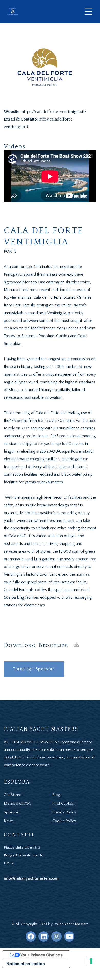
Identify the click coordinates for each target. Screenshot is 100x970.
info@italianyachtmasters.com (32, 878)
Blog (56, 795)
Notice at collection (25, 963)
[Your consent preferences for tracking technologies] (91, 961)
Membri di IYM (17, 803)
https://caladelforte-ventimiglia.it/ (54, 111)
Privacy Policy (64, 812)
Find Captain (63, 803)
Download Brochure (37, 645)
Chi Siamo (13, 795)
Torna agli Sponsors (34, 669)
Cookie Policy (64, 821)
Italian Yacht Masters (71, 924)
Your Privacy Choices (41, 954)
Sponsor (11, 812)
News (8, 821)
